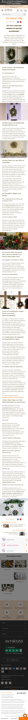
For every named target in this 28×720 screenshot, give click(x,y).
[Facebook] (18, 22)
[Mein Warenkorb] (25, 11)
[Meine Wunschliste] (21, 11)
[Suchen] (24, 14)
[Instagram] (10, 683)
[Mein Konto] (18, 11)
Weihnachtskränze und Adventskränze (13, 397)
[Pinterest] (20, 22)
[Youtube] (6, 683)
